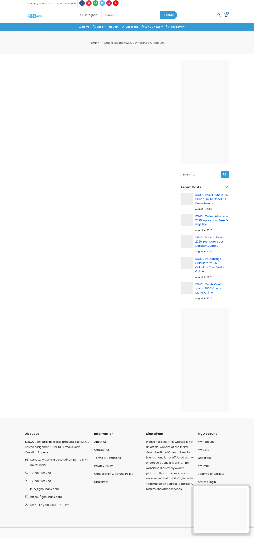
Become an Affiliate (211, 474)
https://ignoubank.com (46, 497)
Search (169, 15)
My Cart (203, 450)
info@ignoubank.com (44, 489)
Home (93, 43)
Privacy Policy (103, 466)
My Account (206, 442)
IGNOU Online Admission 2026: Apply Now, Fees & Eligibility (211, 220)
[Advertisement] (206, 113)
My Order (204, 466)
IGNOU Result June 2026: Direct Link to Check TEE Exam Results (211, 199)
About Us (100, 442)
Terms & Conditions (107, 458)
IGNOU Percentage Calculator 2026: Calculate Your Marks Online (209, 265)
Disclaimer (101, 482)
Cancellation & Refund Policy (113, 474)
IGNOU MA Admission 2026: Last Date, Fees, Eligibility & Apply (209, 241)
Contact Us (102, 450)
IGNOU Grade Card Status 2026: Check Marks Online (208, 288)
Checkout (204, 458)
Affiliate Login (207, 482)
